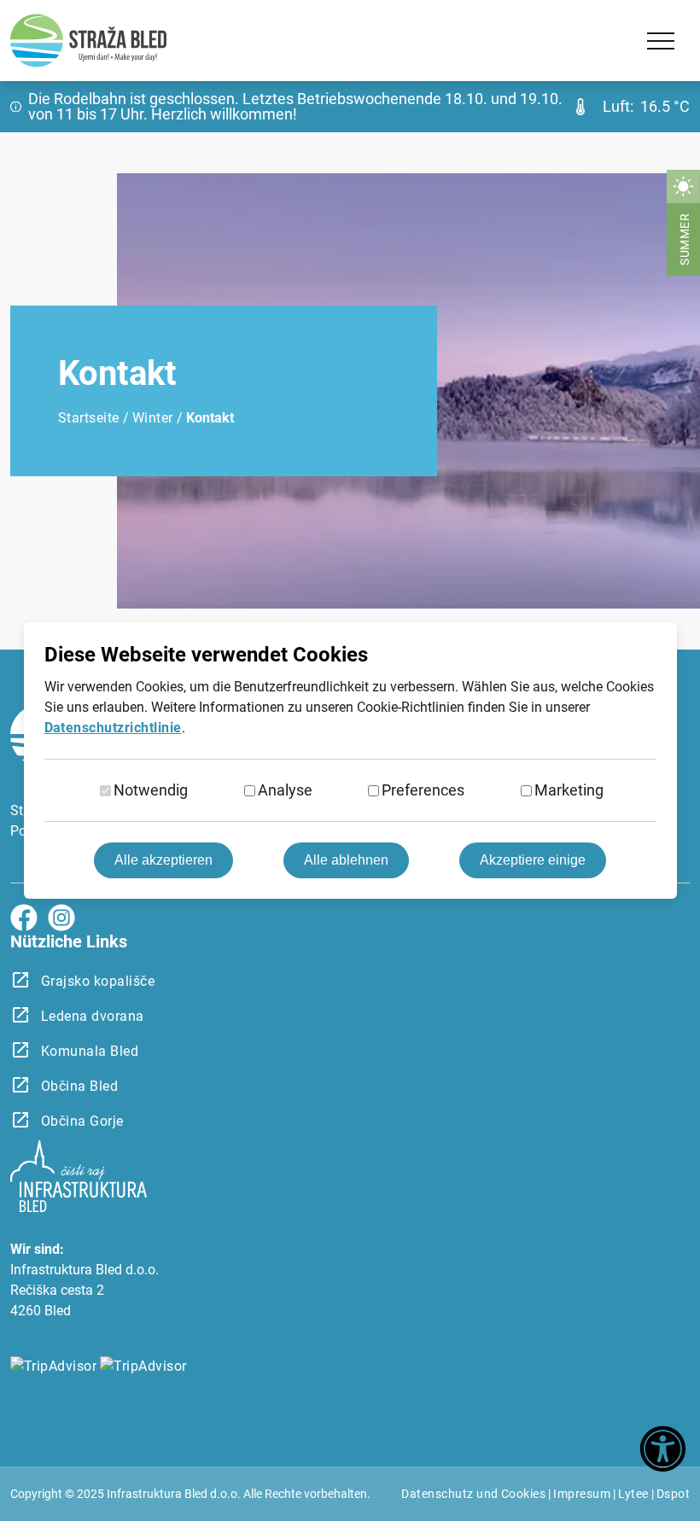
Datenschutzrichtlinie (113, 728)
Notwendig (151, 790)
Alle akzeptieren (163, 860)
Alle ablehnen (346, 860)
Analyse (285, 790)
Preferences (423, 790)
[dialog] (350, 760)
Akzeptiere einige (533, 860)
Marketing (569, 790)
